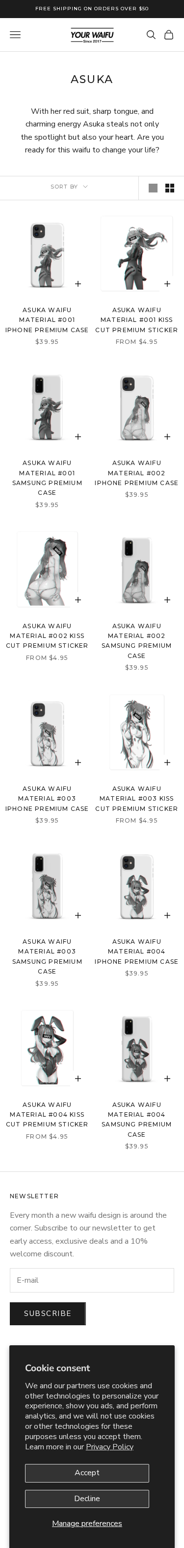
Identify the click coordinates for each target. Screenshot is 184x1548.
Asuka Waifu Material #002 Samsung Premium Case (137, 640)
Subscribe (48, 1313)
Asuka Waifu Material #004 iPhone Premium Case (137, 951)
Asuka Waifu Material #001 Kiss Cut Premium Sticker (136, 320)
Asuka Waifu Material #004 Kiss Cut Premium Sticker (47, 1114)
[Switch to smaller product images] (169, 188)
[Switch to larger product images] (153, 188)
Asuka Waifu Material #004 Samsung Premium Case (137, 1119)
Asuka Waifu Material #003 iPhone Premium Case (47, 798)
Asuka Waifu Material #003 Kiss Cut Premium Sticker (136, 798)
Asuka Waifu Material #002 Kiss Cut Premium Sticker (47, 636)
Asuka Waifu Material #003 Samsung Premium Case (47, 956)
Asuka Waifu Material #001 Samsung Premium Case (47, 477)
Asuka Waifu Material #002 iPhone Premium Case (137, 473)
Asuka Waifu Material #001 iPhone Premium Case (47, 320)
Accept (87, 1472)
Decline (87, 1498)
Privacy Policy (109, 1447)
